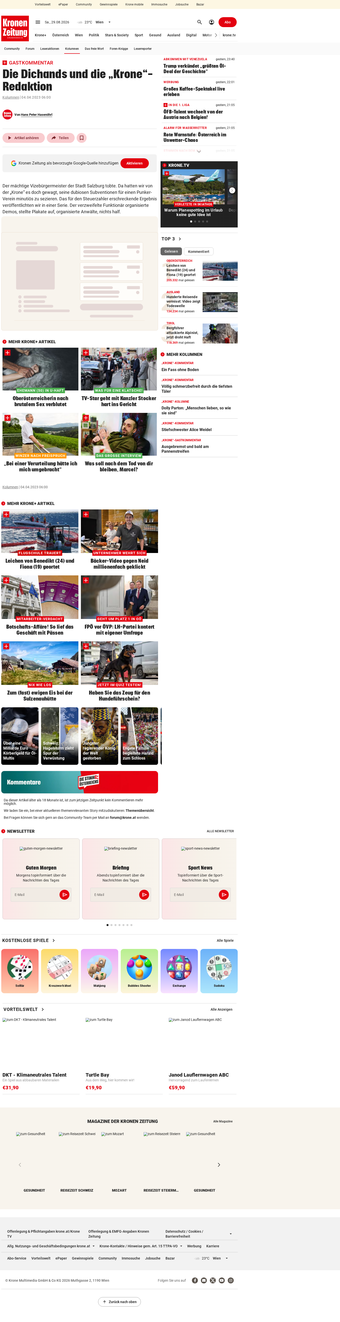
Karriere (212, 1246)
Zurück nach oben (119, 1302)
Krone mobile (134, 4)
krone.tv (229, 35)
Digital (191, 35)
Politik (94, 35)
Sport (139, 35)
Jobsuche (181, 4)
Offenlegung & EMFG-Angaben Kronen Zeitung (118, 1233)
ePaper (63, 4)
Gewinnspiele (108, 4)
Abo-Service (16, 1258)
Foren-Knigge (119, 49)
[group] (20, 736)
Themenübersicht (140, 811)
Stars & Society (117, 35)
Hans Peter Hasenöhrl (36, 114)
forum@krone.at (123, 818)
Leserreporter (143, 49)
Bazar (200, 4)
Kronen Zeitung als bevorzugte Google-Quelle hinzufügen (81, 163)
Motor (207, 35)
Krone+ (40, 35)
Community (84, 4)
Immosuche (159, 4)
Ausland (173, 35)
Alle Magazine (222, 1121)
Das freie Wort (94, 49)
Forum (30, 49)
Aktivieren (134, 163)
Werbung (194, 1246)
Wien (79, 35)
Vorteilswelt (43, 4)
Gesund (155, 35)
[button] (216, 35)
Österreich (60, 35)
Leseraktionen (49, 49)
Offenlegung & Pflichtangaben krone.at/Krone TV (43, 1233)
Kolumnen (72, 49)
